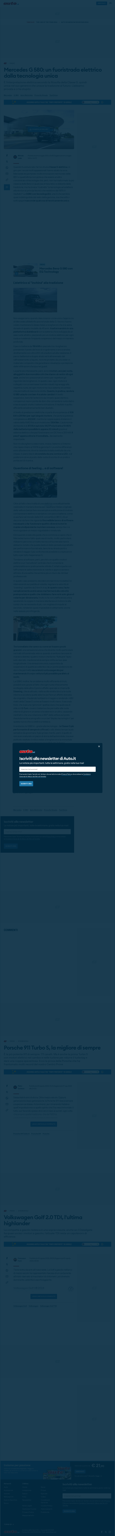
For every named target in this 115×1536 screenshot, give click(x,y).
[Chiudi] (99, 746)
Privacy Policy (66, 774)
